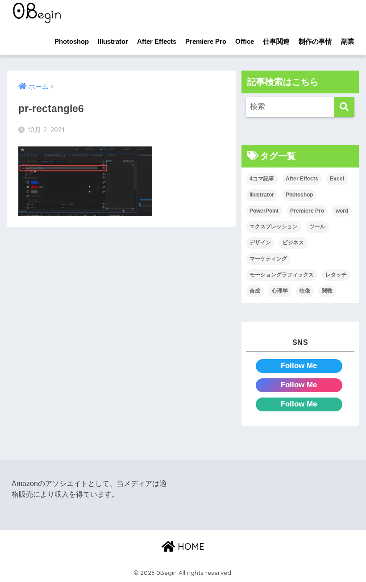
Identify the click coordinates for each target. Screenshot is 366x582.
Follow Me (299, 365)
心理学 (280, 291)
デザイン (260, 242)
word (342, 211)
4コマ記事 (262, 179)
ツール (317, 226)
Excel (337, 179)
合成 (255, 291)
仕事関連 (276, 41)
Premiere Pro (205, 41)
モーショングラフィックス (282, 275)
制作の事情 (315, 41)
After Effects (156, 41)
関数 (327, 291)
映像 (304, 291)
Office (244, 41)
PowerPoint (264, 211)
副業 (347, 41)
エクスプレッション (274, 226)
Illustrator (113, 41)
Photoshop (71, 41)
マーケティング (268, 258)
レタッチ (336, 275)
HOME (189, 546)
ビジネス (293, 242)
